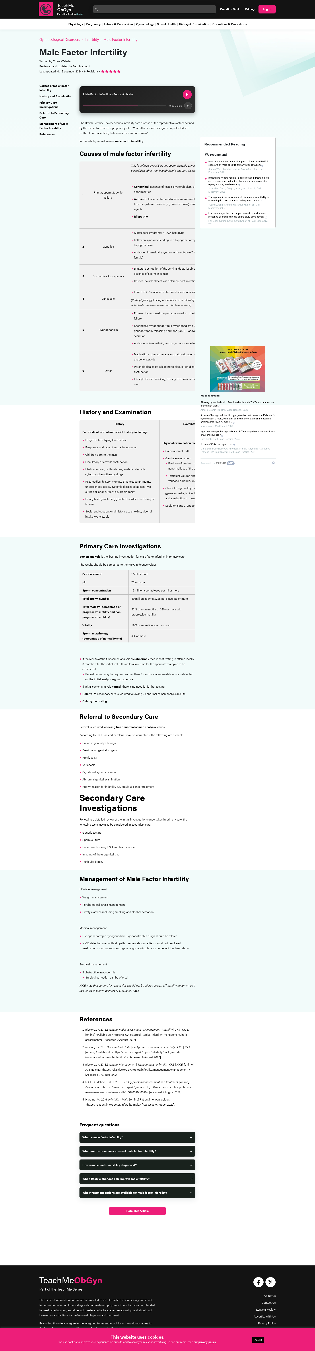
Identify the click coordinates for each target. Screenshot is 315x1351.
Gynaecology (145, 24)
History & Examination (194, 24)
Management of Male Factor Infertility (53, 125)
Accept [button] (258, 1340)
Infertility (92, 39)
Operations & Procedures (229, 24)
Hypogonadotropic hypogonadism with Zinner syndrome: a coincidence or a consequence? (238, 433)
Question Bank (230, 9)
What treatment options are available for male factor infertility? (124, 1192)
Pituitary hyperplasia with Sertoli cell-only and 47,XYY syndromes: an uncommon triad (237, 404)
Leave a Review (266, 1309)
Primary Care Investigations (48, 104)
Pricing (250, 9)
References (47, 134)
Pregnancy (93, 24)
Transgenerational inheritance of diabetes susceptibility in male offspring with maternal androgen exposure (238, 199)
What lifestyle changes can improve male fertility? (115, 1179)
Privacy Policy (267, 1323)
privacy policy (207, 1342)
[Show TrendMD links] (273, 462)
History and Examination (55, 96)
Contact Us (269, 1302)
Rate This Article (137, 1211)
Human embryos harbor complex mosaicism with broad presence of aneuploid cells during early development (237, 215)
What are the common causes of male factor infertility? (119, 1151)
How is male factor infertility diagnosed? (109, 1165)
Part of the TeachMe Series (60, 1289)
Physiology (75, 24)
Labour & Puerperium (118, 24)
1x (188, 105)
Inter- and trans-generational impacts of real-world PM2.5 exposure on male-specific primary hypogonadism (238, 163)
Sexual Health (166, 24)
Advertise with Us (265, 1316)
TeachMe (65, 7)
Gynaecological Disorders (59, 39)
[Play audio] (187, 94)
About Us (270, 1295)
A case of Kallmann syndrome (216, 444)
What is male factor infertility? (102, 1137)
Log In (267, 9)
